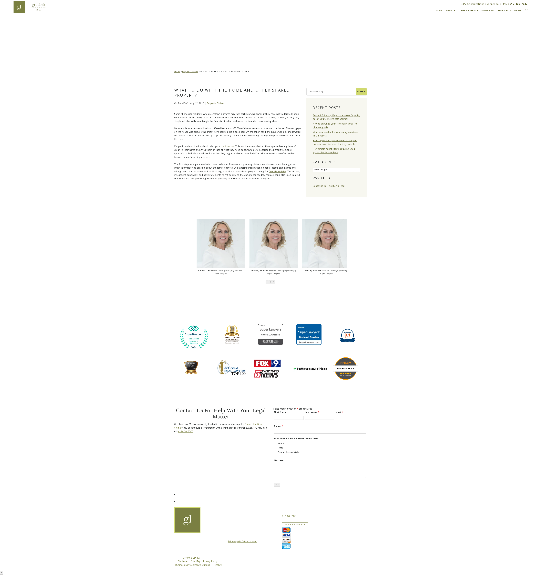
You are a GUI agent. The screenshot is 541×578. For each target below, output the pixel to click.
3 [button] (273, 282)
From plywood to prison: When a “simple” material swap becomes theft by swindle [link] (335, 142)
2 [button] (270, 282)
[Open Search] (525, 10)
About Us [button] (450, 10)
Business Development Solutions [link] (192, 565)
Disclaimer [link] (183, 561)
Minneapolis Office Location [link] (242, 542)
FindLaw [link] (218, 565)
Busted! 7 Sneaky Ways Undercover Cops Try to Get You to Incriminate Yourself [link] (336, 117)
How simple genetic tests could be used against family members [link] (334, 151)
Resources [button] (503, 10)
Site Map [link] (195, 561)
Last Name (312, 412)
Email (339, 412)
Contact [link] (518, 10)
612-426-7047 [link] (518, 4)
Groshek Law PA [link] (191, 558)
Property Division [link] (216, 103)
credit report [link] (227, 146)
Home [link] (438, 10)
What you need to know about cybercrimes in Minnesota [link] (335, 134)
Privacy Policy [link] (210, 561)
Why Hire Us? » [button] (188, 48)
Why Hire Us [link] (487, 10)
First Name (281, 412)
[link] (33, 7)
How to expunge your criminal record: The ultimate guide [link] (335, 126)
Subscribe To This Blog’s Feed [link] (328, 186)
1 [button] (267, 282)
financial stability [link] (277, 172)
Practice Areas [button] (468, 10)
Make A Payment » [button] (295, 525)
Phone (278, 426)
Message (278, 460)
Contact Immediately (288, 452)
